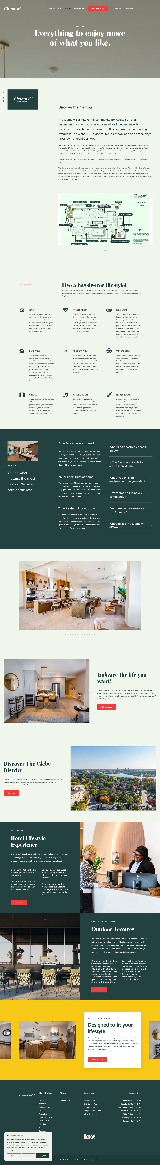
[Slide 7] (80, 634)
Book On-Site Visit (46, 1117)
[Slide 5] (75, 634)
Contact (42, 1131)
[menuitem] (52, 8)
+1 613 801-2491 (117, 8)
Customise (14, 1156)
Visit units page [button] (106, 707)
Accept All (43, 1156)
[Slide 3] (70, 634)
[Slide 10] (87, 634)
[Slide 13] (94, 634)
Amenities (68, 8)
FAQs (41, 1128)
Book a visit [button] (99, 990)
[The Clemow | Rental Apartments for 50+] (14, 8)
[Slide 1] (104, 250)
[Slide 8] (82, 634)
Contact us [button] (19, 902)
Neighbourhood (79, 8)
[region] (28, 1146)
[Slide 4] (73, 634)
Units (59, 8)
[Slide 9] (85, 634)
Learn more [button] (11, 793)
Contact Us (129, 8)
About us (52, 8)
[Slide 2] (106, 250)
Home (41, 1100)
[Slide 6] (77, 634)
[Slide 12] (92, 634)
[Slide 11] (89, 634)
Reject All (28, 1156)
